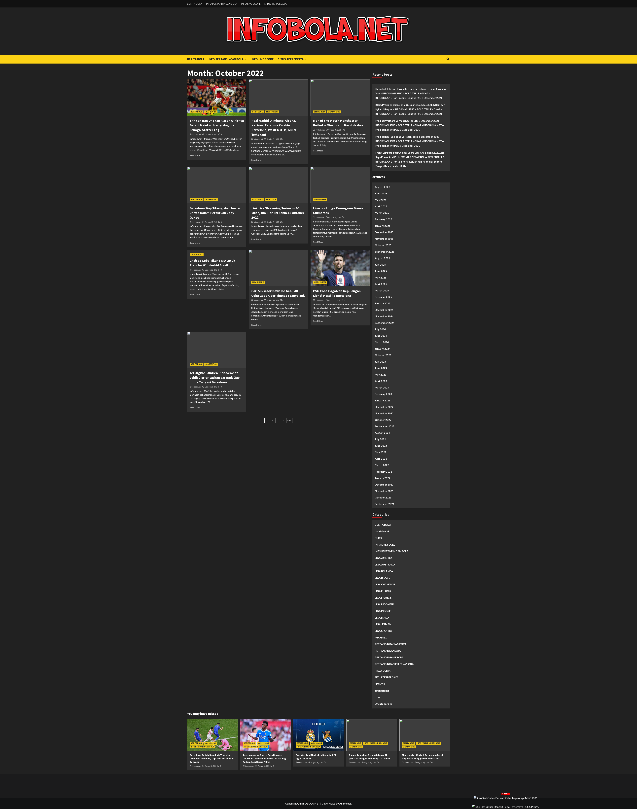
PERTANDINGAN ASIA (388, 650)
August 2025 (382, 258)
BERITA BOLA (194, 3)
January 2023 (382, 400)
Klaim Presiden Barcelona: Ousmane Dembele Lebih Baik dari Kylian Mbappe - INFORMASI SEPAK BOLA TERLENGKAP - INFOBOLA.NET (410, 109)
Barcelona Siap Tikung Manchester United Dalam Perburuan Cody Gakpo (215, 212)
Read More (195, 155)
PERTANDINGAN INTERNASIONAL (395, 664)
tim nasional (382, 690)
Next (289, 420)
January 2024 (382, 348)
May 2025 (380, 277)
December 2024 (384, 309)
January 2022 (382, 478)
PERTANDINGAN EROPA (389, 657)
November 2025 (384, 238)
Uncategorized (383, 703)
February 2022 (383, 471)
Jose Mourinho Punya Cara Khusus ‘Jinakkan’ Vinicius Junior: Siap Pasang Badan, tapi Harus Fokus (264, 758)
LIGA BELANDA (384, 571)
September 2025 (384, 251)
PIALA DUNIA (382, 670)
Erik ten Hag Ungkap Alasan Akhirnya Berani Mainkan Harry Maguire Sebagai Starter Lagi (217, 125)
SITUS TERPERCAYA (275, 3)
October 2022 (383, 419)
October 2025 (383, 245)
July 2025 (380, 264)
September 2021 (384, 503)
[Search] (448, 59)
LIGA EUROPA (383, 591)
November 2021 (384, 491)
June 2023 (381, 368)
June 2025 (381, 271)
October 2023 (383, 355)
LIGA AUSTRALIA (385, 564)
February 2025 (383, 296)
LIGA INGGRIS (210, 112)
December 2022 (384, 406)
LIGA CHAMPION (385, 584)
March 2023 (382, 387)
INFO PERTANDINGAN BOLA (221, 3)
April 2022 (381, 458)
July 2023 (380, 361)
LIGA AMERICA (383, 557)
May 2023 (380, 374)
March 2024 (382, 342)
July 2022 (380, 439)
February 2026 (383, 219)
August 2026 (382, 186)
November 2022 (384, 413)
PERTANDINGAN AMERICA (390, 644)
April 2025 (381, 283)
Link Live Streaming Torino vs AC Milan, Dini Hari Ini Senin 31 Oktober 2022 (277, 212)
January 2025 (382, 303)
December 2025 (384, 232)
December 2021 (384, 484)
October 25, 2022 (211, 387)
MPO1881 (381, 637)
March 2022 (382, 465)
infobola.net (196, 134)
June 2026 (381, 193)
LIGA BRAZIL (382, 577)
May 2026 (380, 199)
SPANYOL (380, 683)
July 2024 (380, 329)
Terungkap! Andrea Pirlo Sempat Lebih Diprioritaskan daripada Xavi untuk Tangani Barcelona (215, 377)
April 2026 (381, 206)
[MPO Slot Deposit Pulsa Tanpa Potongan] (505, 797)
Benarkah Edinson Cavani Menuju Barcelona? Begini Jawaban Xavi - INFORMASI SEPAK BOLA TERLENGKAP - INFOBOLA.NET (410, 93)
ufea (377, 697)
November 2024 (384, 316)
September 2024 (384, 322)
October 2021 (383, 497)
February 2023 (383, 393)
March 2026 (382, 212)
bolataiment (382, 531)
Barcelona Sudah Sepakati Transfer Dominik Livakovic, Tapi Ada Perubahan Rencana (212, 758)
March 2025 (382, 290)
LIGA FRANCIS (383, 597)
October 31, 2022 (211, 134)
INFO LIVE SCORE (251, 3)
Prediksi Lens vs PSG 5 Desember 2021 (420, 97)
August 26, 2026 (210, 766)
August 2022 (382, 432)
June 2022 (381, 445)
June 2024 (381, 335)
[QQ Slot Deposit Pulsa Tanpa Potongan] (505, 806)
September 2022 (384, 426)
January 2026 (382, 225)
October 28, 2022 (334, 217)
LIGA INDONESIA (385, 604)
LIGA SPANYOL (272, 112)
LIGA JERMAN (383, 624)
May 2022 (380, 452)
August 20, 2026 (370, 762)
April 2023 (381, 381)
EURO (378, 537)
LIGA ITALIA (271, 199)
